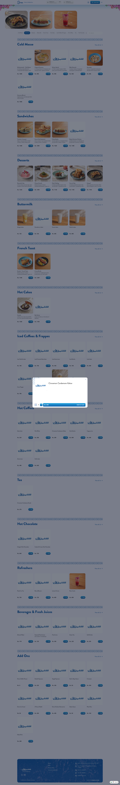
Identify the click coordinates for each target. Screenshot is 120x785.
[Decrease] (35, 405)
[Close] (86, 379)
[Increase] (41, 405)
